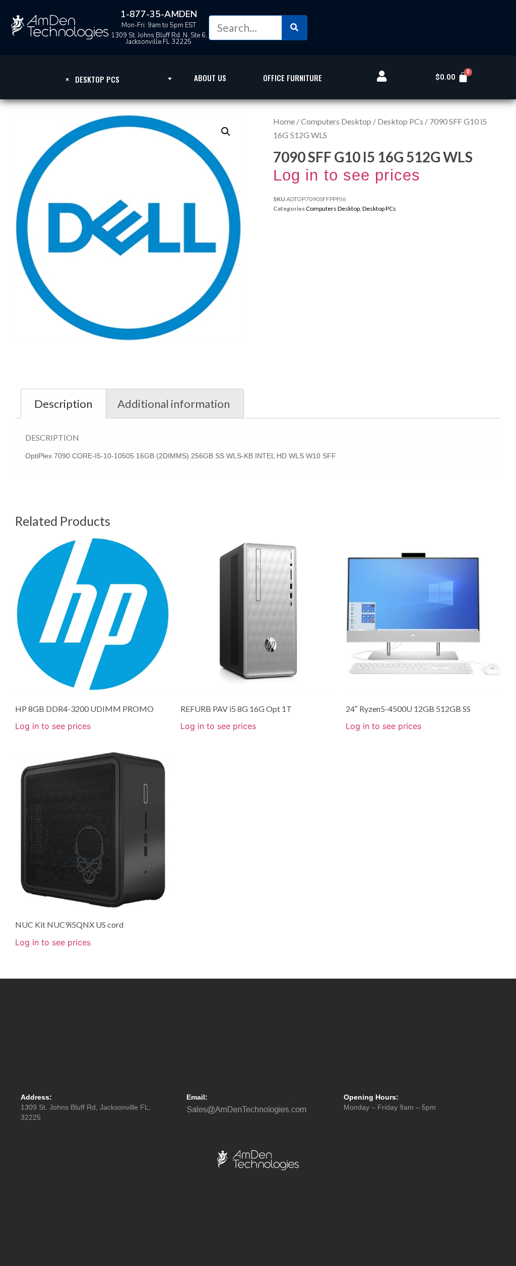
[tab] (63, 403)
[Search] (294, 28)
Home (284, 121)
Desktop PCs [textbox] (92, 79)
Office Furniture (292, 77)
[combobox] (92, 79)
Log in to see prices (346, 175)
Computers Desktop (336, 121)
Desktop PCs (400, 121)
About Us (210, 77)
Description (63, 403)
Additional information (173, 403)
